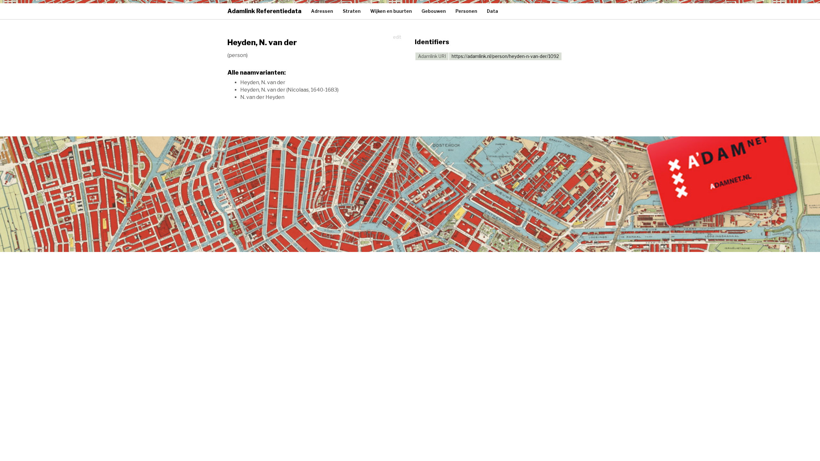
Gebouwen (434, 11)
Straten (352, 11)
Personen (466, 11)
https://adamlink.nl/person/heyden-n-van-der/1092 (505, 56)
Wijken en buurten (391, 11)
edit (397, 37)
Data (492, 11)
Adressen (322, 11)
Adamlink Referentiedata (264, 11)
